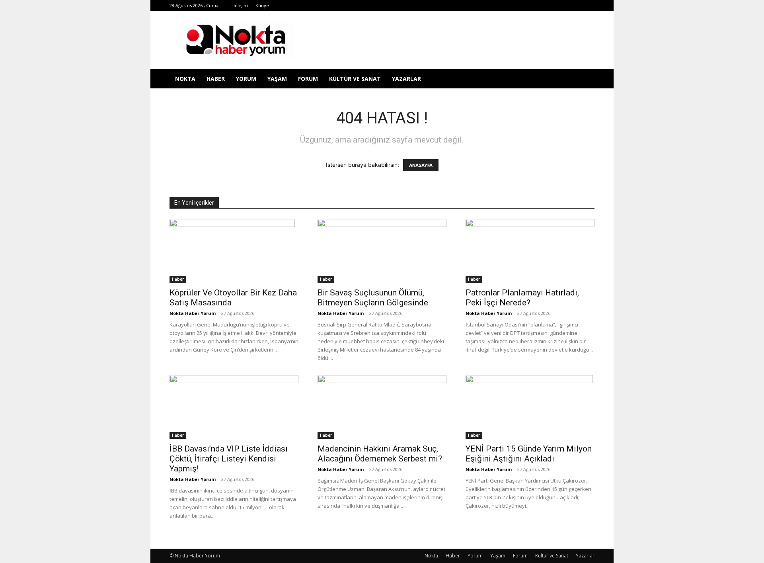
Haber (216, 78)
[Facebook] (483, 5)
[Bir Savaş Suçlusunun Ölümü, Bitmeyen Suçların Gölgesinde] (382, 251)
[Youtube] (562, 5)
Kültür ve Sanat (355, 78)
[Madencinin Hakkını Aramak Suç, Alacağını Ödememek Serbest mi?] (382, 407)
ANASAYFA (421, 165)
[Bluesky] (575, 5)
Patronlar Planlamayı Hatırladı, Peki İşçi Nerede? (522, 297)
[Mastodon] (588, 5)
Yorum (246, 78)
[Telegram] (523, 5)
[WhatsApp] (549, 5)
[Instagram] (510, 5)
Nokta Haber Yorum (193, 313)
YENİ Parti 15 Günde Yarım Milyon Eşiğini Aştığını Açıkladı (529, 453)
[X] (536, 5)
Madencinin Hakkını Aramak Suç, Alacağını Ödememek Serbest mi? (380, 453)
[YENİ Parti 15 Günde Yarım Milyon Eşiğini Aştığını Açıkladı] (530, 407)
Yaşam (277, 78)
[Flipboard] (497, 5)
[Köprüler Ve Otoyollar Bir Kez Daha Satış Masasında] (234, 251)
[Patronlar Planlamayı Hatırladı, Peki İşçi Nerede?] (530, 251)
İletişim (240, 5)
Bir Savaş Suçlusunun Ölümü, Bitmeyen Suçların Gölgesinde (373, 297)
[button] (584, 79)
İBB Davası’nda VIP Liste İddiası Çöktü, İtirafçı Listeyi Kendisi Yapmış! (229, 458)
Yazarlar (406, 78)
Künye (262, 5)
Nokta (185, 78)
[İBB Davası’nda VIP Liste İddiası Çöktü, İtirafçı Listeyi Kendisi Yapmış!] (234, 407)
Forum (308, 78)
